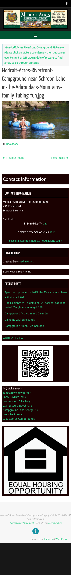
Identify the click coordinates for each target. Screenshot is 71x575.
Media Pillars (26, 261)
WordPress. (61, 539)
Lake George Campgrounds (19, 418)
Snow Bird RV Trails (14, 397)
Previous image (15, 157)
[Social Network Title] (66, 3)
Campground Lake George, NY (20, 410)
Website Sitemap (13, 414)
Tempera (48, 539)
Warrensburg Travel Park (17, 405)
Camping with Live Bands (20, 319)
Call (45, 223)
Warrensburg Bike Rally (16, 401)
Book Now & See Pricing (17, 271)
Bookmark (12, 144)
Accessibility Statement (22, 523)
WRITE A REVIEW (13, 338)
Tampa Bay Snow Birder (16, 393)
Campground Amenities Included (24, 326)
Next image (58, 157)
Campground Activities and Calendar (26, 313)
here (52, 232)
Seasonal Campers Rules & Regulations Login (35, 240)
